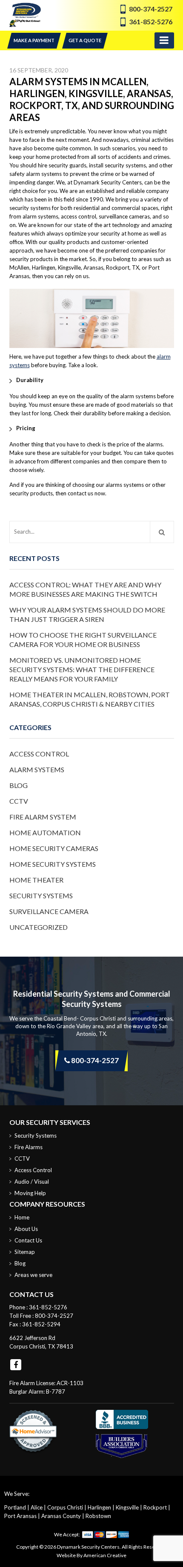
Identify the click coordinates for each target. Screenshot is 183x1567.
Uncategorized (38, 927)
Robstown (98, 1515)
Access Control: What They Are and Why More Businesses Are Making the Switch (85, 589)
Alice (37, 1507)
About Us (26, 1228)
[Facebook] (15, 1364)
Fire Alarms (28, 1147)
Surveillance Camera (49, 911)
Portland (15, 1507)
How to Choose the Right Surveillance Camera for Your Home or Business (83, 639)
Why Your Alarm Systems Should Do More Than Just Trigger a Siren (87, 614)
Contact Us (28, 1240)
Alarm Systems (36, 769)
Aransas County (61, 1515)
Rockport (155, 1507)
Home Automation (45, 832)
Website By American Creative (91, 1555)
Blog (18, 785)
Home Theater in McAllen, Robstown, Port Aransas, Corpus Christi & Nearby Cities (89, 699)
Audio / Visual (31, 1181)
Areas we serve (33, 1274)
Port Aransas (20, 1515)
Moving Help (30, 1193)
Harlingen (99, 1507)
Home (21, 1217)
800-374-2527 (150, 9)
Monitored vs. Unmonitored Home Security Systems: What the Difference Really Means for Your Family (81, 669)
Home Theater (36, 880)
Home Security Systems (52, 864)
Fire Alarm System (42, 817)
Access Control (39, 754)
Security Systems (41, 895)
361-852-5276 (150, 21)
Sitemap (24, 1251)
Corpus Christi (65, 1507)
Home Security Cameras (53, 848)
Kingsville (127, 1507)
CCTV (18, 801)
